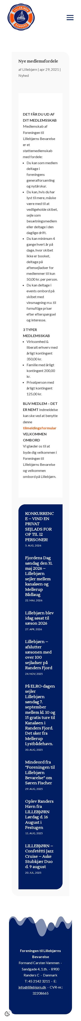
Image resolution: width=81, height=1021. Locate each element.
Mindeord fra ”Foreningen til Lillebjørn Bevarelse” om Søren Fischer (40, 773)
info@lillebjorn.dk (32, 987)
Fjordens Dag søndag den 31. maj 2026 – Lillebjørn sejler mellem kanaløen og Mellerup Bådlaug (39, 576)
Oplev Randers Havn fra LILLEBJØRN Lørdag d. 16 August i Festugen (39, 814)
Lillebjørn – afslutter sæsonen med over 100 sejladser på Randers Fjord (38, 655)
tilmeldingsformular (39, 428)
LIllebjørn (29, 69)
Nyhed (23, 75)
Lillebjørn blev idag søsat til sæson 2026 (39, 618)
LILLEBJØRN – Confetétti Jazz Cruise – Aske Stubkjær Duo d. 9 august (39, 856)
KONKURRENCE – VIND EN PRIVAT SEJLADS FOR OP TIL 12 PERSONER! (39, 526)
